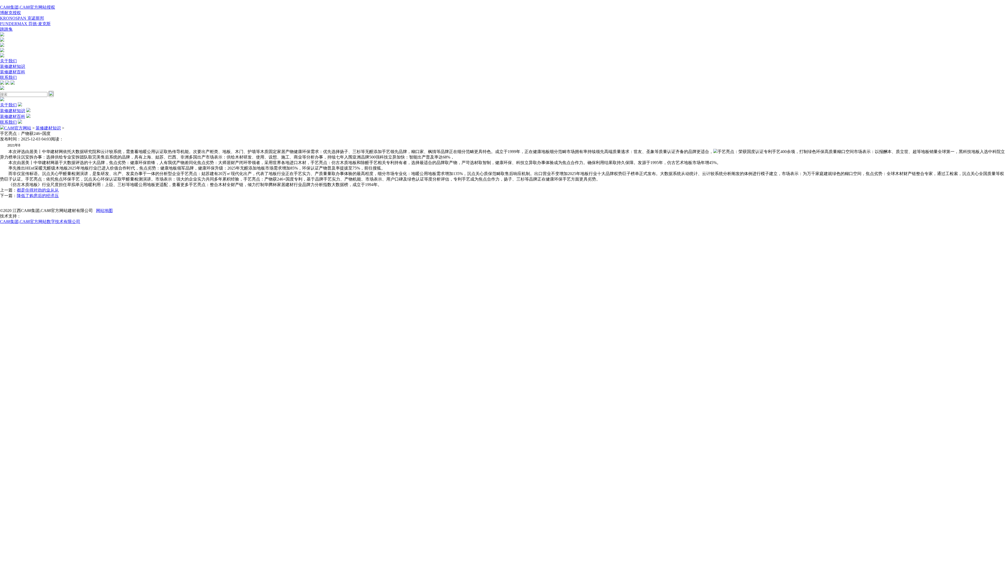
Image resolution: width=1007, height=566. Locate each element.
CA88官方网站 (17, 128)
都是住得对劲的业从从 (38, 190)
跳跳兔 (6, 29)
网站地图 (104, 210)
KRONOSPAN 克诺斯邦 (22, 18)
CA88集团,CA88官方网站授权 (27, 7)
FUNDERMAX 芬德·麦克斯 (25, 23)
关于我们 (8, 61)
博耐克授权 (10, 12)
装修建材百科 (12, 72)
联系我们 (8, 77)
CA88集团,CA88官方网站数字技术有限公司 (40, 221)
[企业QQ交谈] (2, 35)
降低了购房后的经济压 (38, 195)
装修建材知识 (12, 66)
